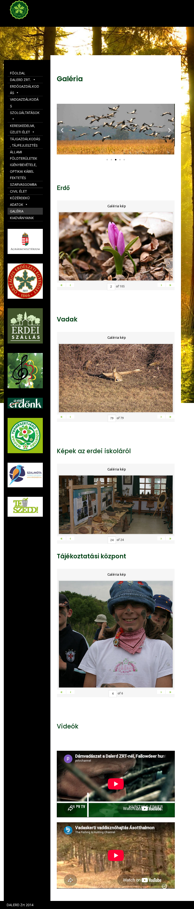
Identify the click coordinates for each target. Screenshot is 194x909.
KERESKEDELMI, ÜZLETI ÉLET (22, 129)
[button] (107, 159)
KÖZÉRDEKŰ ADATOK (20, 201)
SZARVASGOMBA (23, 184)
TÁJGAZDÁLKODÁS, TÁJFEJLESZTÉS (25, 142)
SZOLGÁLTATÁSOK (25, 113)
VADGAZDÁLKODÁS (24, 102)
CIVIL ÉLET (18, 191)
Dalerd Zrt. (28, 23)
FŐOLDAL (17, 73)
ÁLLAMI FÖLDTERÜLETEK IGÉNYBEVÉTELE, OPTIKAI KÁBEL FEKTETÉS (23, 165)
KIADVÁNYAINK (22, 218)
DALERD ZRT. (20, 80)
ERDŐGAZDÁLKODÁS (24, 89)
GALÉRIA (16, 211)
